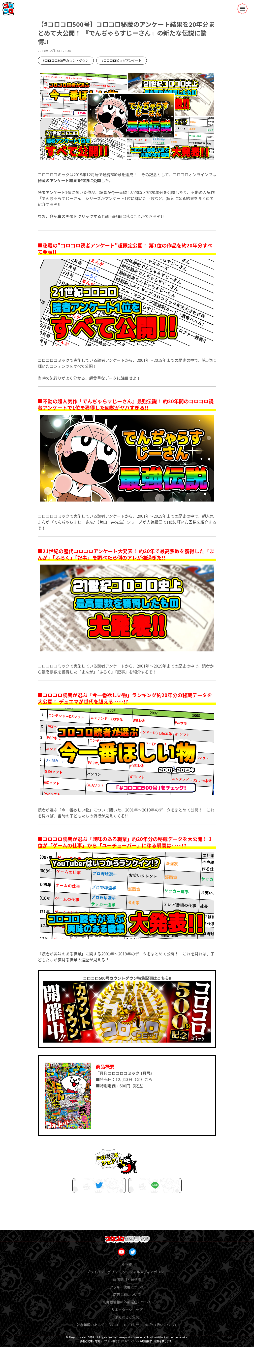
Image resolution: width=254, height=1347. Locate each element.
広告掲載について (127, 1294)
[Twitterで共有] (99, 1185)
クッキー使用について (127, 1286)
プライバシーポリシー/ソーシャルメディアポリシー (127, 1271)
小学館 (127, 1264)
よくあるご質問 (127, 1316)
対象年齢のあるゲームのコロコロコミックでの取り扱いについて (127, 1324)
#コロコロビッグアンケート (121, 60)
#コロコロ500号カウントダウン (66, 60)
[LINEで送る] (155, 1185)
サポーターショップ (127, 1309)
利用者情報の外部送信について (127, 1301)
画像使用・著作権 (127, 1279)
